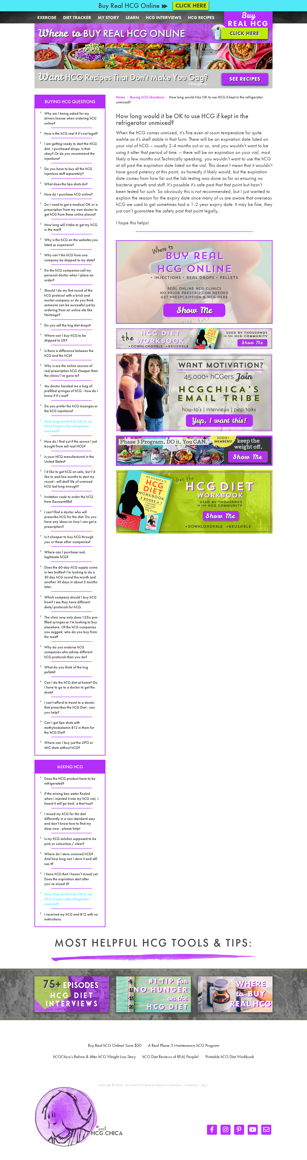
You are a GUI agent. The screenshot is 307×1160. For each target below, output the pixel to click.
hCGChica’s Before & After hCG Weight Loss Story (94, 1056)
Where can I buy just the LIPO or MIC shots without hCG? (68, 745)
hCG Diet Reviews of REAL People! (170, 1056)
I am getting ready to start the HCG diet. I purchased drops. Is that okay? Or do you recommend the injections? (70, 151)
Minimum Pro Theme (138, 1085)
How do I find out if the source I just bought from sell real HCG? (70, 443)
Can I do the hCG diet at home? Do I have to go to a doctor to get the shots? (70, 687)
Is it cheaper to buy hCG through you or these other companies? (69, 539)
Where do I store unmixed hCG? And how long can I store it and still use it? (70, 858)
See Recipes (244, 78)
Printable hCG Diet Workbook (230, 1056)
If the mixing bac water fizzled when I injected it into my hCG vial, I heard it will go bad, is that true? (71, 798)
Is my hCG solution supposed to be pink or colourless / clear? (70, 841)
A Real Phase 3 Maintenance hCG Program (183, 1045)
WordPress (191, 1085)
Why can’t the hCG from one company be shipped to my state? (69, 257)
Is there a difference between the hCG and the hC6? (69, 353)
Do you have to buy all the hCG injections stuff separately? (68, 171)
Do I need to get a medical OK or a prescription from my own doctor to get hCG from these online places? (71, 209)
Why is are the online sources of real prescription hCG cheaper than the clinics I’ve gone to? (71, 370)
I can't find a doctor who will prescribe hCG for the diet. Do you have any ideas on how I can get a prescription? (70, 519)
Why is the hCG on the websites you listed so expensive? (71, 242)
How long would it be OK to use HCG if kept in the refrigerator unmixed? (68, 426)
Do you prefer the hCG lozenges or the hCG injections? (71, 408)
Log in (205, 1085)
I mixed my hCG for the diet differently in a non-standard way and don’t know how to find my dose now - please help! (69, 821)
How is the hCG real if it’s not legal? (71, 133)
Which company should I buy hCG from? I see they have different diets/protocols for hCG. (70, 602)
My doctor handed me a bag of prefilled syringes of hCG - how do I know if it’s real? (71, 391)
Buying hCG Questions (70, 102)
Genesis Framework (169, 1085)
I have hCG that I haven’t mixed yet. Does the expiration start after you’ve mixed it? (71, 879)
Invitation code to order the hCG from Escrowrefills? (68, 499)
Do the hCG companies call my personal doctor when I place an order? (69, 275)
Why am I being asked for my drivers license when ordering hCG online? (70, 118)
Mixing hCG (70, 767)
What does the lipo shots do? (66, 184)
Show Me (194, 310)
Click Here (190, 5)
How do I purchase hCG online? (68, 194)
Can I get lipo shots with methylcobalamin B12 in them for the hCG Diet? (69, 727)
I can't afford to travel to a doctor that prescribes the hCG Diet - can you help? (69, 707)
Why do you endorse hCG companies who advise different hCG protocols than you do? (68, 652)
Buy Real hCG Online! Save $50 (114, 1045)
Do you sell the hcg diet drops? (67, 325)
